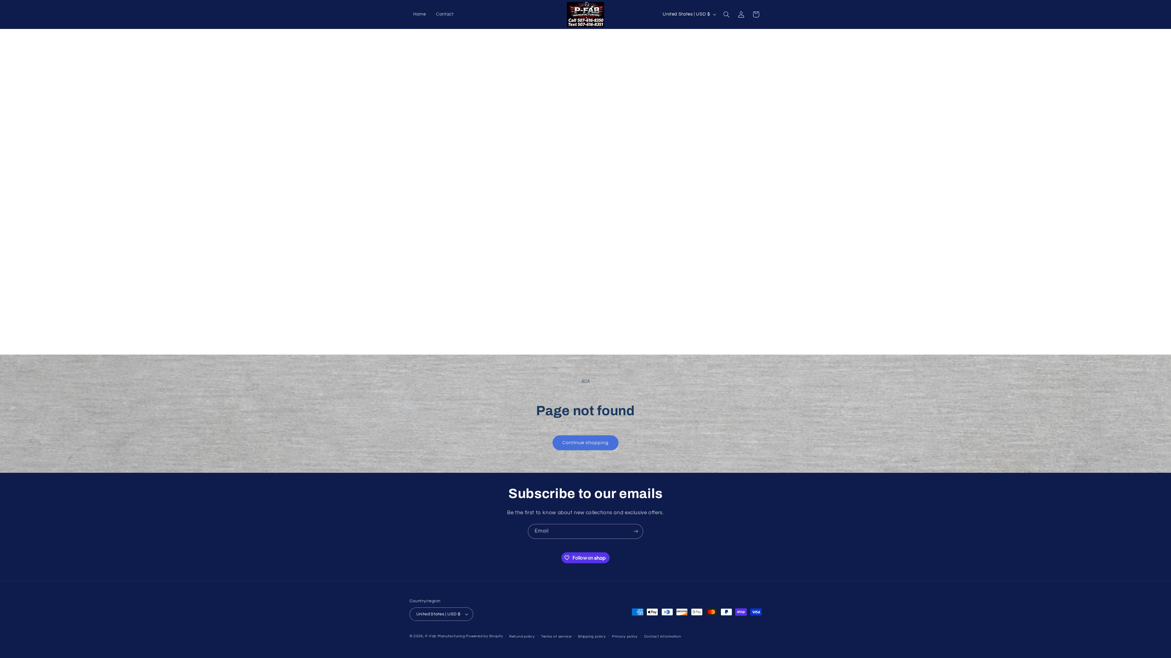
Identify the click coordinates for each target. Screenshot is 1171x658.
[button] (726, 14)
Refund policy (522, 636)
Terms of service (556, 636)
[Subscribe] (636, 531)
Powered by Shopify (484, 636)
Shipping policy (592, 636)
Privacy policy (625, 636)
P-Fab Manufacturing (445, 636)
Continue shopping (585, 442)
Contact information (662, 636)
